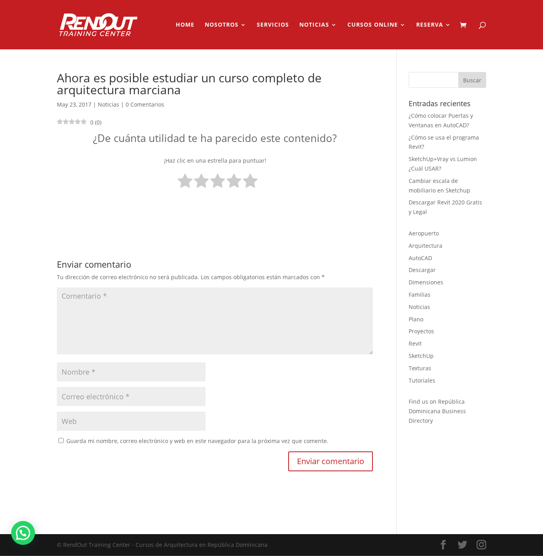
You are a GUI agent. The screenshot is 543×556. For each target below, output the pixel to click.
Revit (415, 343)
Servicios (273, 25)
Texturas (420, 368)
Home (185, 25)
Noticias (314, 25)
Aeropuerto (424, 233)
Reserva (429, 25)
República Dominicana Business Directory (437, 411)
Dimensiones (426, 282)
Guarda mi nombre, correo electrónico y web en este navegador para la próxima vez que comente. (197, 441)
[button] (23, 533)
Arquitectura (425, 245)
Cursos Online (372, 25)
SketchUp (421, 356)
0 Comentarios (145, 104)
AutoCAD (420, 258)
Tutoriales (422, 380)
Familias (420, 294)
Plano (416, 319)
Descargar (422, 270)
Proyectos (421, 331)
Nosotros (222, 25)
